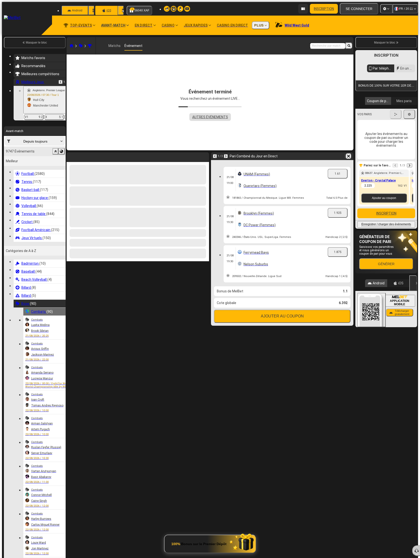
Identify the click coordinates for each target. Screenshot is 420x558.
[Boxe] (81, 46)
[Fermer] (413, 363)
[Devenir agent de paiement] (303, 9)
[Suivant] (226, 156)
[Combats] (90, 46)
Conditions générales (383, 141)
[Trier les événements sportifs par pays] (61, 151)
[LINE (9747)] (71, 46)
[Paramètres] (386, 8)
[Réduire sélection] (55, 151)
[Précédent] (60, 82)
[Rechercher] (349, 46)
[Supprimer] (348, 156)
